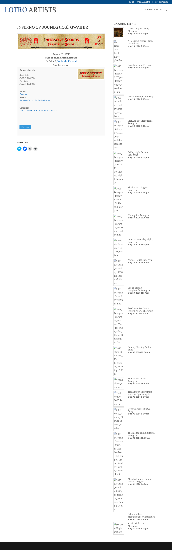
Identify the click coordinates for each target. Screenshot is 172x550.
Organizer (24, 108)
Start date (24, 75)
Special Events (143, 2)
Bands (131, 2)
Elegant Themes (35, 546)
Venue (22, 98)
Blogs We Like (161, 2)
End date (23, 81)
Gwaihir (23, 94)
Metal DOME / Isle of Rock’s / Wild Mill (38, 110)
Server (22, 91)
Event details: (27, 70)
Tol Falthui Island (67, 61)
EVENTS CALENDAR (154, 10)
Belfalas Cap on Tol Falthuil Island (35, 100)
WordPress (60, 546)
